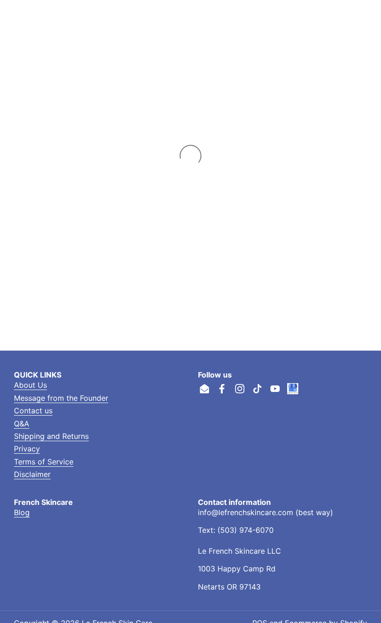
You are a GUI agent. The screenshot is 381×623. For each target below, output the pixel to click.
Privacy (27, 448)
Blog (22, 512)
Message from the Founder (61, 398)
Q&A (21, 423)
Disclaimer (32, 474)
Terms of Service (43, 461)
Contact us (33, 410)
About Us (30, 385)
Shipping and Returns (51, 436)
